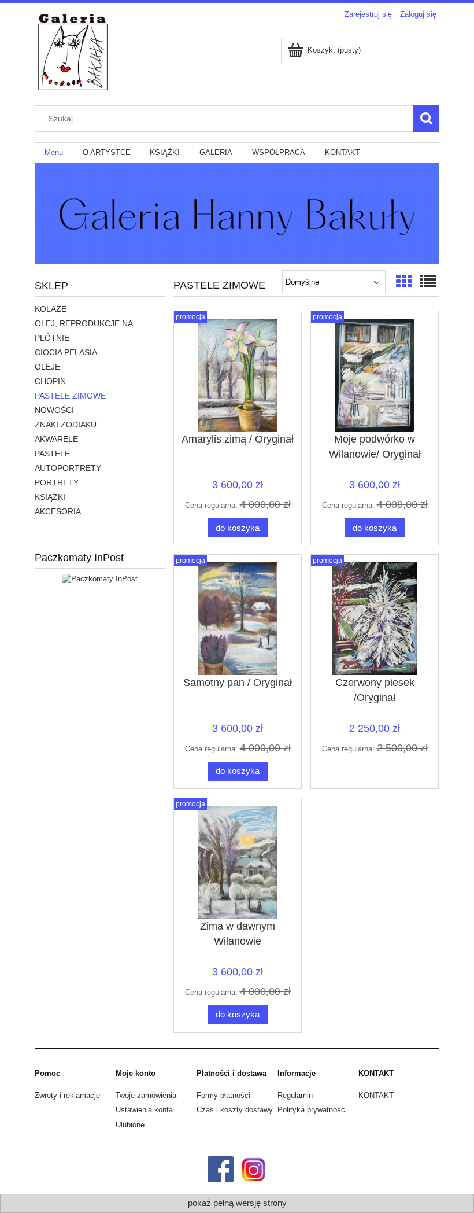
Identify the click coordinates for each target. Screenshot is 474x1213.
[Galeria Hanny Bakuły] (237, 212)
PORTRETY (57, 482)
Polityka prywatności (312, 1109)
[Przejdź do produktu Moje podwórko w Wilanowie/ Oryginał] (375, 375)
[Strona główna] (72, 63)
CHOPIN (50, 381)
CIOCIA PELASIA (66, 352)
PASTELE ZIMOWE (70, 395)
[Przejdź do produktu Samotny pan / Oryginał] (238, 618)
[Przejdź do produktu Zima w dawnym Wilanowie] (238, 862)
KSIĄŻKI (50, 497)
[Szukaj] (426, 118)
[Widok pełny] (428, 282)
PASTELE (52, 453)
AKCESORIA (58, 511)
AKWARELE (56, 439)
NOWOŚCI (54, 410)
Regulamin (295, 1095)
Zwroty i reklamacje (67, 1095)
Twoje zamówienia (146, 1095)
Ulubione (130, 1124)
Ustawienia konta (144, 1109)
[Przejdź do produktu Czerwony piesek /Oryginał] (375, 618)
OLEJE (47, 366)
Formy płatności (223, 1095)
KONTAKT (376, 1095)
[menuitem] (54, 153)
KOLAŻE (50, 309)
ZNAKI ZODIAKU (66, 424)
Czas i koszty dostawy (235, 1109)
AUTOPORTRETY (68, 468)
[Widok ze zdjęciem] (404, 282)
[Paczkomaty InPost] (100, 578)
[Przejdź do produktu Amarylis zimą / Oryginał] (238, 375)
